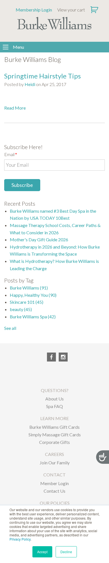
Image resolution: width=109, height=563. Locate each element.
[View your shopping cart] (95, 10)
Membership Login (34, 9)
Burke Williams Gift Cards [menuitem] (54, 427)
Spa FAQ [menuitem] (54, 406)
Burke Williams (29, 287)
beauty (21, 309)
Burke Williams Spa (33, 316)
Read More (15, 107)
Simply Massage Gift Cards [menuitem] (55, 434)
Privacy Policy (20, 539)
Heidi (30, 84)
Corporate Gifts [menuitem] (54, 442)
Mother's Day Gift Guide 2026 (39, 239)
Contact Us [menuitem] (54, 491)
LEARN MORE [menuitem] (54, 418)
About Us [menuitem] (54, 398)
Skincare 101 (26, 302)
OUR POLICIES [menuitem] (55, 503)
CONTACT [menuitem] (54, 474)
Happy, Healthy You (33, 295)
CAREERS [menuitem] (54, 454)
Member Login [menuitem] (54, 483)
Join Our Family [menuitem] (55, 462)
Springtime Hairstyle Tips (42, 76)
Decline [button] (66, 551)
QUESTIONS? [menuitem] (54, 390)
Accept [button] (42, 551)
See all (10, 328)
